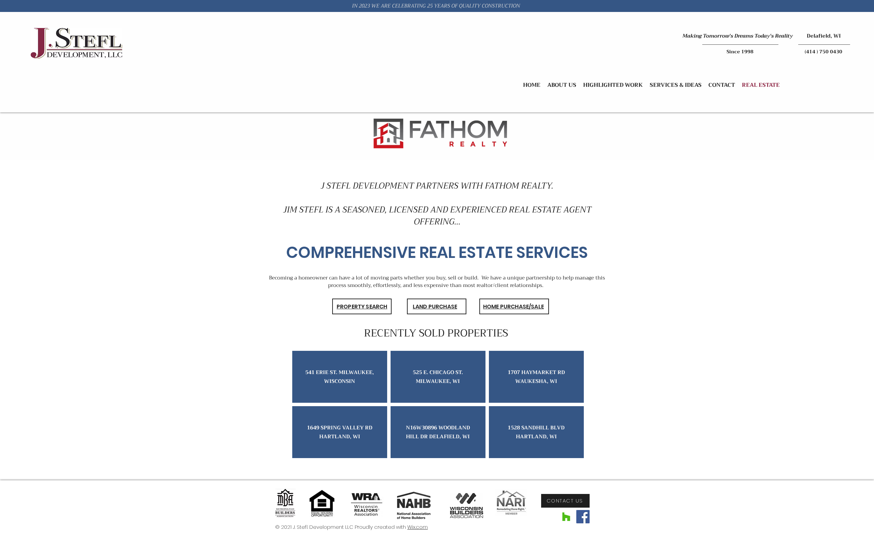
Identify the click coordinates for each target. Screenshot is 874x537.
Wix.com (417, 527)
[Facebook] (583, 516)
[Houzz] (566, 516)
